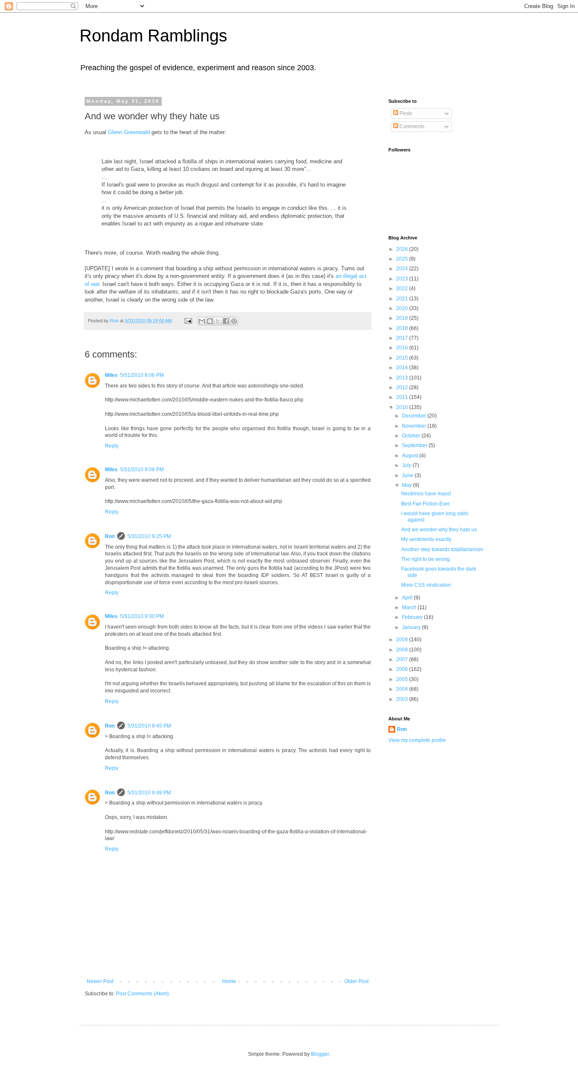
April (408, 598)
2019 (402, 318)
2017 (402, 338)
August (410, 456)
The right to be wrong (425, 559)
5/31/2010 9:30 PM (142, 616)
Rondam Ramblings (153, 35)
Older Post (356, 981)
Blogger (320, 1054)
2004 (402, 689)
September (415, 445)
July (407, 465)
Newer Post (100, 981)
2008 (402, 650)
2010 (402, 407)
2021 (402, 299)
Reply (111, 446)
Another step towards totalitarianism (442, 549)
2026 (402, 249)
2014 (402, 368)
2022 (402, 288)
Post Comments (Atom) (142, 994)
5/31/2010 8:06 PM (142, 375)
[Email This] (202, 321)
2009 (402, 640)
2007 (402, 659)
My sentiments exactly (426, 539)
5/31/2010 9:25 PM (149, 536)
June (408, 475)
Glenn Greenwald (129, 132)
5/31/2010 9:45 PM (149, 726)
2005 (402, 679)
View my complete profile (417, 740)
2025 (402, 259)
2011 (402, 397)
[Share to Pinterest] (234, 321)
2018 (402, 328)
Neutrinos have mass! (426, 494)
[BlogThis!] (210, 321)
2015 (402, 358)
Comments (411, 126)
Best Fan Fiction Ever (425, 504)
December (414, 416)
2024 (402, 269)
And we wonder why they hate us (439, 530)
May (407, 485)
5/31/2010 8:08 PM (142, 469)
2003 (402, 699)
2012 (402, 387)
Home (229, 981)
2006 (402, 669)
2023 (402, 279)
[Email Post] (187, 320)
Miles (111, 375)
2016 (402, 348)
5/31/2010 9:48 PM (149, 793)
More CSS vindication (426, 585)
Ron (110, 536)
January (412, 627)
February (413, 617)
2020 (402, 308)
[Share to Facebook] (226, 321)
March (410, 607)
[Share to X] (218, 321)
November (414, 426)
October (411, 436)
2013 (402, 378)
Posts (405, 113)
